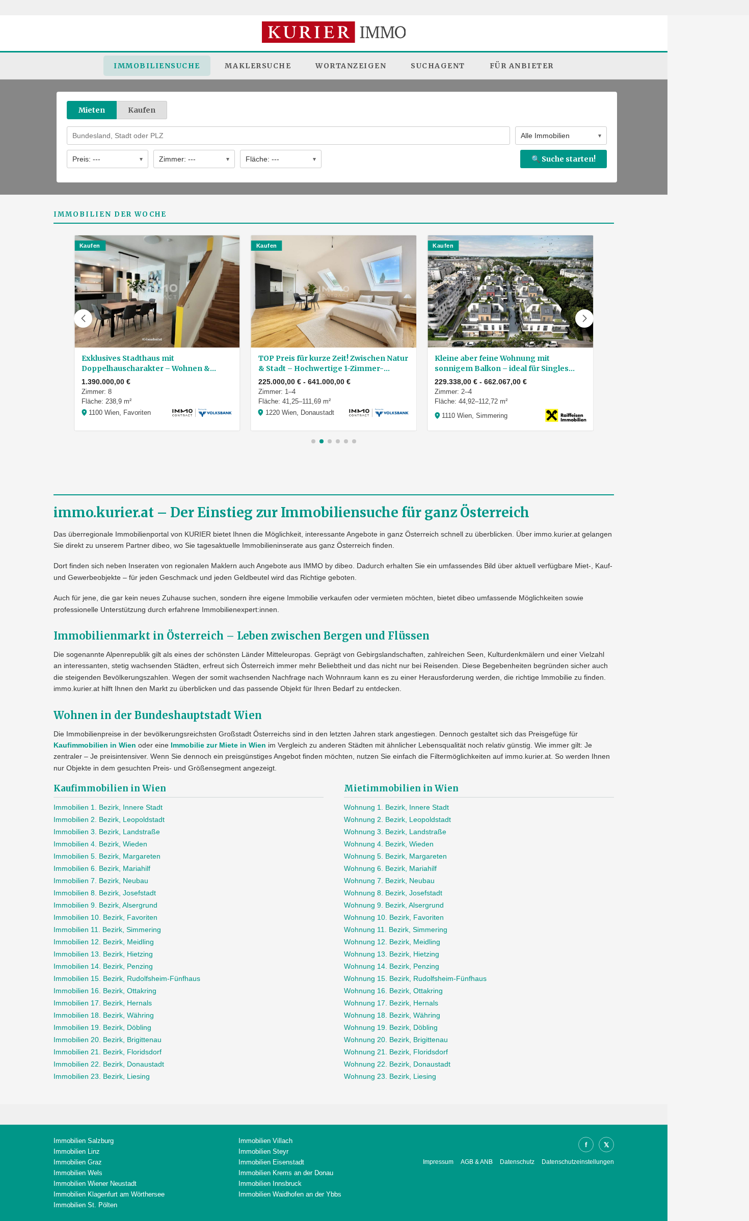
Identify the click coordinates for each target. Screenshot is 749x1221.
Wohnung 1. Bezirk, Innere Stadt (396, 807)
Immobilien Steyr (263, 1151)
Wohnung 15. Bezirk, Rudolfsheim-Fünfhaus (415, 978)
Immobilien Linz (77, 1151)
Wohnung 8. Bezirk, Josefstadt (393, 893)
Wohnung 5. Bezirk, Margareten (395, 856)
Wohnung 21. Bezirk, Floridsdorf (396, 1052)
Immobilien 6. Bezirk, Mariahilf (102, 868)
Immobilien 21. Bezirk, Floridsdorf (108, 1052)
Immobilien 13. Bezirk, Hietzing (103, 954)
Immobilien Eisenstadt (271, 1162)
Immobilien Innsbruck (270, 1183)
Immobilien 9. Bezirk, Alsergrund (105, 905)
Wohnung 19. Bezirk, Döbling (391, 1027)
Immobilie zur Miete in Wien (218, 745)
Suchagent (438, 65)
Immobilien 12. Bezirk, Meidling (104, 942)
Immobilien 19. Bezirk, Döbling (102, 1027)
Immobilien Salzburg (84, 1141)
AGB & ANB (477, 1161)
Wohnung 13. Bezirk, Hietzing (391, 954)
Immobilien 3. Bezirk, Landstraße (107, 832)
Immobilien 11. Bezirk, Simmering (107, 929)
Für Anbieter (522, 65)
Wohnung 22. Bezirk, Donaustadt (397, 1064)
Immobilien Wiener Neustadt (95, 1183)
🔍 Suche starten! (563, 159)
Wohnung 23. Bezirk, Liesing (390, 1076)
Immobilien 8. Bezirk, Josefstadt (105, 893)
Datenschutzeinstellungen (578, 1161)
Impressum (438, 1161)
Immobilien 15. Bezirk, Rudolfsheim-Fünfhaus (127, 978)
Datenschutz (517, 1161)
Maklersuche (258, 65)
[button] (83, 318)
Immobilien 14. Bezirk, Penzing (103, 966)
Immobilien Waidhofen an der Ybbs (289, 1194)
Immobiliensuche (157, 65)
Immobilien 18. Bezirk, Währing (104, 1015)
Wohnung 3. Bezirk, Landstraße (395, 832)
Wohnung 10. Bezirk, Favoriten (394, 917)
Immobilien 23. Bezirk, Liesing (102, 1076)
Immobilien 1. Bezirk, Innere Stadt (108, 807)
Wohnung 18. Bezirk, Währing (392, 1015)
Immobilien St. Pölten (85, 1205)
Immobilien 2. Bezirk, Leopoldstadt (109, 819)
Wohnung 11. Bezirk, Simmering (395, 929)
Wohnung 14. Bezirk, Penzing (391, 966)
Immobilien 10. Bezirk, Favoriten (105, 917)
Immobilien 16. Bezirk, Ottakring (105, 991)
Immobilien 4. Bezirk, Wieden (100, 844)
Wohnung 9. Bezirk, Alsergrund (394, 905)
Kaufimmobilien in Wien (95, 745)
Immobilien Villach (265, 1141)
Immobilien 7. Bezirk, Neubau (101, 881)
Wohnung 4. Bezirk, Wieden (389, 844)
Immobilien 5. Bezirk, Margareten (107, 856)
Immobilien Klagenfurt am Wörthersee (109, 1194)
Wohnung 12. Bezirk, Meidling (392, 942)
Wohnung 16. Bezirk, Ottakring (393, 991)
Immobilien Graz (78, 1162)
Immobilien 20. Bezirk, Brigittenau (108, 1040)
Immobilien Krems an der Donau (285, 1173)
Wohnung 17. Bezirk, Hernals (391, 1003)
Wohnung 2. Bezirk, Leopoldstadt (397, 819)
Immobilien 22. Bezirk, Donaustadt (109, 1064)
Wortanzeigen (350, 65)
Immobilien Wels (78, 1173)
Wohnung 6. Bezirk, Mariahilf (390, 868)
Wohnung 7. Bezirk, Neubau (389, 881)
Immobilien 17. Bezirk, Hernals (103, 1003)
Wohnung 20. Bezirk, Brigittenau (396, 1040)
